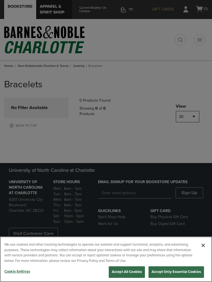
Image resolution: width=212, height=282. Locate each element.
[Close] (203, 245)
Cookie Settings (17, 271)
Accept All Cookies (127, 272)
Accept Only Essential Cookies (176, 272)
